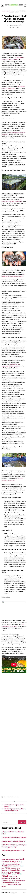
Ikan (10, 10)
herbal (18, 868)
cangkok (8, 864)
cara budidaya (15, 864)
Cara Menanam (7, 866)
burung (19, 862)
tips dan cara (4, 884)
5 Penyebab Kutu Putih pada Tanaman (14, 837)
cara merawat (16, 866)
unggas (4, 886)
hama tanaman (13, 868)
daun (21, 866)
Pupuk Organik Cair (6, 878)
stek (10, 880)
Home (3, 10)
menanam (4, 874)
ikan (5, 797)
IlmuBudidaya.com (11, 893)
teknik (15, 882)
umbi (19, 884)
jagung (23, 870)
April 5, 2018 (15, 27)
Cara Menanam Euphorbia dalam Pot (13, 841)
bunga (12, 861)
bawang (8, 859)
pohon (19, 874)
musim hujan (15, 797)
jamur (3, 872)
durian (3, 868)
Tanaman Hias (7, 883)
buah (22, 859)
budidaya (5, 862)
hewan (4, 870)
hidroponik (12, 870)
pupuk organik (13, 876)
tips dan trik (12, 884)
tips (19, 882)
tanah (13, 880)
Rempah (13, 878)
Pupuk (5, 876)
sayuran (5, 880)
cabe (4, 864)
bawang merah (15, 859)
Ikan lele (9, 797)
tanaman (20, 880)
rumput (18, 878)
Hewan (7, 10)
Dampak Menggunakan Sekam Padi (13, 850)
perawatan (14, 873)
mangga (7, 872)
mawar (11, 872)
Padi (9, 874)
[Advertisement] (14, 734)
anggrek (3, 859)
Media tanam (17, 872)
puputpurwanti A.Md (15, 25)
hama (7, 868)
